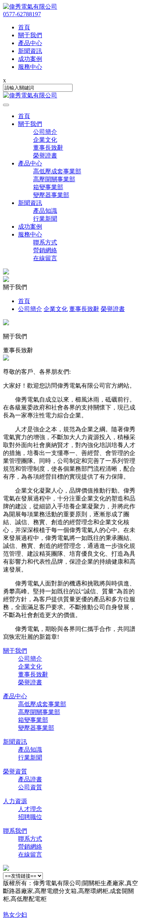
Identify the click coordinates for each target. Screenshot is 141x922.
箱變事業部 (48, 187)
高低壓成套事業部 (57, 171)
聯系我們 (15, 831)
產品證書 (30, 779)
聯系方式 (45, 242)
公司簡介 (45, 132)
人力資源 (15, 801)
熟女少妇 (15, 914)
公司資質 (30, 787)
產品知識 (45, 211)
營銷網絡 (45, 250)
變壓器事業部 (51, 195)
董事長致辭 (48, 147)
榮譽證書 (45, 155)
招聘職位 (30, 817)
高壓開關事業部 (54, 179)
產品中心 (30, 163)
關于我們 (30, 124)
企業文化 (45, 139)
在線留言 (45, 258)
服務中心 (30, 234)
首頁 (24, 116)
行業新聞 (45, 218)
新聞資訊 (30, 203)
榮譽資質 (15, 771)
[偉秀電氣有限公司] (30, 6)
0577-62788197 (22, 14)
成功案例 (30, 226)
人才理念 (30, 809)
